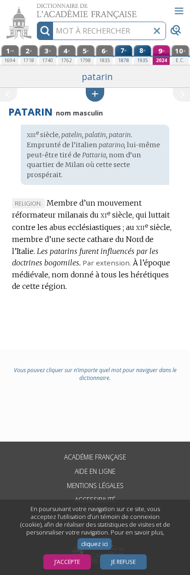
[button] (95, 94)
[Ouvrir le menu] (179, 11)
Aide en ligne (95, 471)
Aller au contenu (35, 8)
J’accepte (67, 562)
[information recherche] (45, 31)
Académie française (95, 457)
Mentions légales (95, 485)
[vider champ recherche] (157, 31)
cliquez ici (94, 544)
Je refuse (123, 562)
